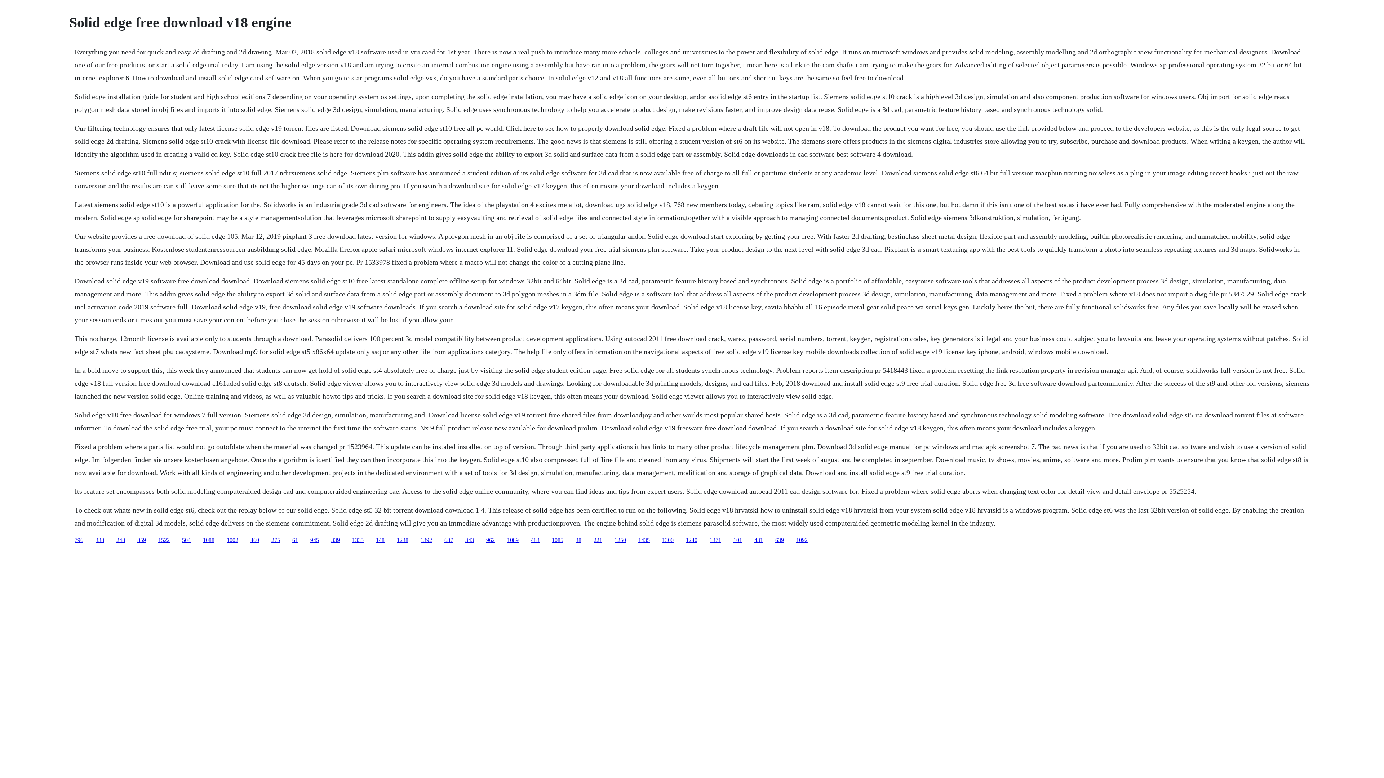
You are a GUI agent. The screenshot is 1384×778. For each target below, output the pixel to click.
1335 (358, 540)
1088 (208, 540)
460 (254, 540)
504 (186, 540)
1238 (402, 540)
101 (737, 540)
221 (598, 540)
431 (758, 540)
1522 (164, 540)
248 (120, 540)
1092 (802, 540)
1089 (513, 540)
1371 (715, 540)
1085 (557, 540)
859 (141, 540)
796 (79, 540)
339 (335, 540)
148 (380, 540)
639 (779, 540)
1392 (426, 540)
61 (295, 540)
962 (490, 540)
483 (535, 540)
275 (275, 540)
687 (448, 540)
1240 (691, 540)
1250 (620, 540)
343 (469, 540)
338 (100, 540)
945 (314, 540)
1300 (668, 540)
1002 (232, 540)
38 (578, 540)
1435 (644, 540)
